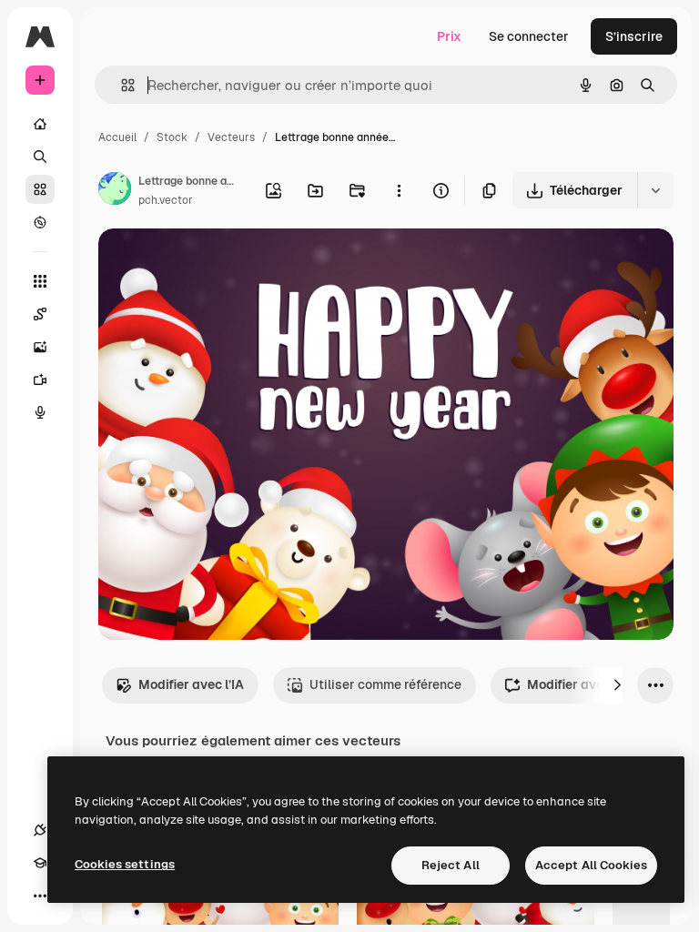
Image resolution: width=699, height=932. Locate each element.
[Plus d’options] (398, 190)
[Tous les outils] (40, 281)
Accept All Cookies (591, 865)
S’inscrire (634, 36)
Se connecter (529, 36)
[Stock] (40, 189)
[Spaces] (40, 314)
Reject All (450, 865)
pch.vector (165, 200)
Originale (218, 263)
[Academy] (40, 862)
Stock (172, 137)
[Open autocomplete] (121, 85)
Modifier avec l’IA (191, 684)
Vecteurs (231, 137)
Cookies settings (125, 864)
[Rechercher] (40, 156)
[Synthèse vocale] (40, 412)
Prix (449, 36)
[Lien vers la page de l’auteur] (114, 191)
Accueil (117, 137)
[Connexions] (40, 830)
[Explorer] (40, 222)
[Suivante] (617, 685)
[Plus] (40, 895)
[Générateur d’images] (40, 346)
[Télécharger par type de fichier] (655, 190)
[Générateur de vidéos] (40, 379)
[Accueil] (40, 123)
